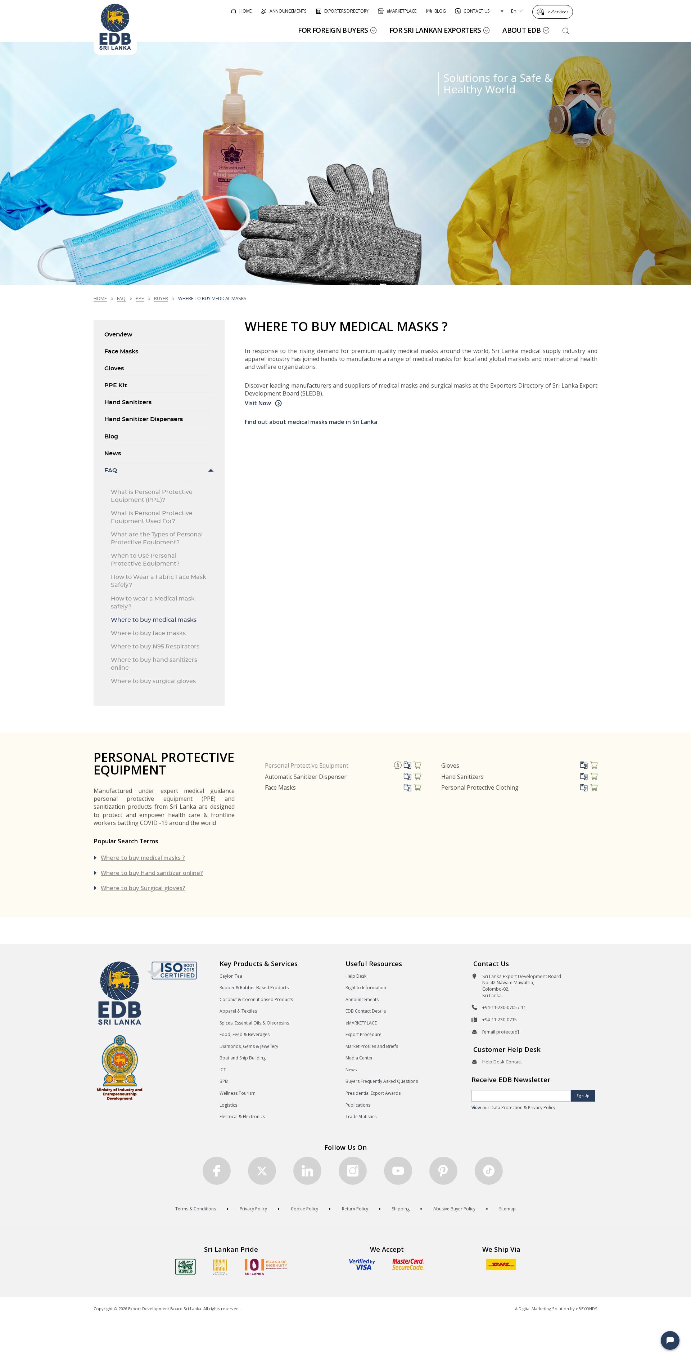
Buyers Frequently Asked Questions (382, 1081)
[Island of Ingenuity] (266, 1267)
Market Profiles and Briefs (372, 1046)
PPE (140, 298)
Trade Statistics (361, 1116)
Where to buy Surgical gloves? (143, 888)
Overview (118, 335)
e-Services (558, 11)
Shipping (401, 1209)
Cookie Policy (304, 1209)
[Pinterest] (443, 1171)
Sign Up (583, 1095)
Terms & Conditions (195, 1209)
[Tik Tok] (489, 1171)
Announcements (362, 999)
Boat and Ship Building (243, 1058)
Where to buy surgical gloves (153, 681)
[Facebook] (217, 1171)
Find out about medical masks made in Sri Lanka (311, 422)
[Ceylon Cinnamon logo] (220, 1267)
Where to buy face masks (148, 633)
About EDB (521, 30)
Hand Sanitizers (128, 402)
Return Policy (355, 1209)
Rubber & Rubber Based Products (254, 988)
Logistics (228, 1105)
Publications (358, 1105)
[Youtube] (398, 1171)
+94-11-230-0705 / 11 (504, 1007)
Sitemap (507, 1209)
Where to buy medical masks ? (143, 858)
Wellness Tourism (238, 1093)
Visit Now (258, 403)
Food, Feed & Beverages (245, 1034)
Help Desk (356, 976)
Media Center (359, 1058)
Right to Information (366, 988)
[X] (262, 1171)
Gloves (114, 368)
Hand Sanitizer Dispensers (143, 419)
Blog (111, 436)
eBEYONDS (586, 1308)
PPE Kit (115, 385)
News (112, 453)
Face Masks (121, 351)
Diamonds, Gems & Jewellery (249, 1046)
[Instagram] (353, 1171)
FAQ (121, 298)
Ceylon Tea (231, 976)
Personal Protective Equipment (306, 765)
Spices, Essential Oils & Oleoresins (254, 1023)
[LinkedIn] (307, 1171)
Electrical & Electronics (242, 1116)
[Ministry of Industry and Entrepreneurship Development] (120, 1067)
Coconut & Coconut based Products (256, 999)
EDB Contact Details (366, 1011)
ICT (223, 1070)
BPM (224, 1081)
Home (100, 298)
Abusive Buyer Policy (454, 1209)
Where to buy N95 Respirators (155, 647)
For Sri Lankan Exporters (435, 30)
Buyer (161, 298)
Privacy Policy (253, 1209)
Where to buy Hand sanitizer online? (152, 873)
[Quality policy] (172, 970)
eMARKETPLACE (361, 1023)
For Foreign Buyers (333, 30)
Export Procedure (363, 1034)
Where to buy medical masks (154, 620)
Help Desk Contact (502, 1061)
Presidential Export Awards (373, 1093)
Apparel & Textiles (238, 1011)
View (476, 1107)
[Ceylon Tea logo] (185, 1267)
